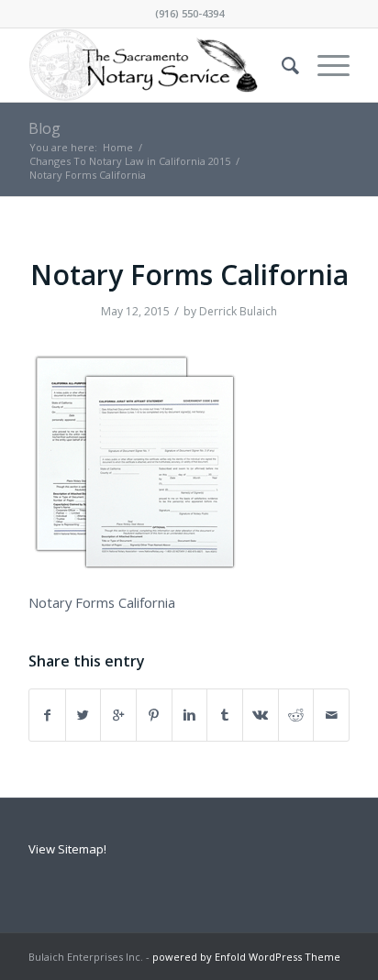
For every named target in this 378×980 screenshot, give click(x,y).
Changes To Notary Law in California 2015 (129, 161)
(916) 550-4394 (189, 13)
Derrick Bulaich (238, 311)
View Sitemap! (67, 849)
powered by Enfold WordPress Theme (246, 956)
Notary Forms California (189, 274)
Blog (44, 128)
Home (118, 147)
